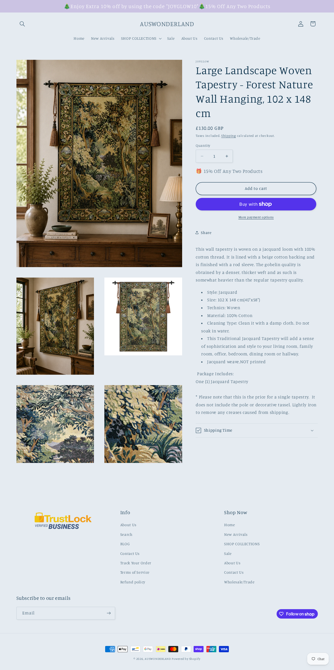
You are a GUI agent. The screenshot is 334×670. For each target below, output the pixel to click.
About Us (128, 524)
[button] (22, 24)
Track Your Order (135, 563)
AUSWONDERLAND (158, 659)
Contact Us (130, 553)
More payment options (256, 217)
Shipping (228, 136)
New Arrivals (236, 534)
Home (229, 524)
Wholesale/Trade (239, 581)
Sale (228, 553)
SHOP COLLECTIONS (242, 544)
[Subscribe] (109, 613)
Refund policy (132, 581)
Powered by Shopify (186, 659)
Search (126, 534)
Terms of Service (135, 572)
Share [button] (206, 232)
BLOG (125, 544)
